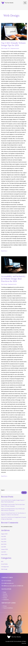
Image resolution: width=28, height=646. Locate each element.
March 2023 (4, 554)
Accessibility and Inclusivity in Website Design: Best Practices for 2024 (13, 278)
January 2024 (4, 549)
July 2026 (3, 536)
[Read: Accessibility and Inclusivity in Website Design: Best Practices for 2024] (14, 264)
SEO (9, 48)
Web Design (4, 48)
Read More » (4, 251)
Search (2, 490)
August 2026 (4, 533)
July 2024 (3, 546)
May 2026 (3, 541)
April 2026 (3, 544)
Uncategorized (5, 566)
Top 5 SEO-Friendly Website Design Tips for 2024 (13, 44)
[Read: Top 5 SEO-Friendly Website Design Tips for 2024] (14, 31)
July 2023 (3, 552)
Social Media (4, 564)
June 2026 (3, 539)
